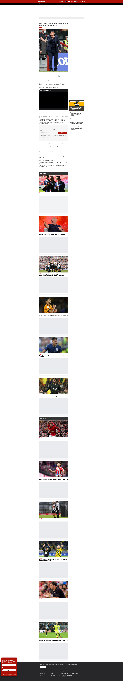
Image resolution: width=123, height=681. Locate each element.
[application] (53, 100)
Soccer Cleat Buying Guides (46, 3)
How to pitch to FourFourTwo (55, 675)
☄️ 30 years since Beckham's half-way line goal (53, 17)
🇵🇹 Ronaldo (65, 17)
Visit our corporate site (75, 664)
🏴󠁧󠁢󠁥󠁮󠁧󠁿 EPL (71, 17)
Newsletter (55, 3)
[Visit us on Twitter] (66, 1)
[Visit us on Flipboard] (71, 1)
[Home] (39, 4)
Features (67, 3)
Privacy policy (64, 671)
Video (63, 3)
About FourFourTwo (65, 673)
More (79, 3)
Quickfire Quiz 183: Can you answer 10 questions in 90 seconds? (76, 108)
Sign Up (9, 670)
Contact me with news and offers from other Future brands (9, 667)
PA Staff (44, 27)
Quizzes (71, 3)
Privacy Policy (12, 673)
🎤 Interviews (77, 17)
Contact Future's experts (54, 671)
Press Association (49, 27)
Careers (52, 673)
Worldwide (41, 675)
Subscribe (75, 1)
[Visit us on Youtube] (68, 1)
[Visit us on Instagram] (69, 1)
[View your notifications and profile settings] (82, 1)
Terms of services (52, 135)
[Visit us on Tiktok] (72, 1)
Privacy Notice (44, 136)
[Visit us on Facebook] (65, 1)
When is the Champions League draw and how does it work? (77, 123)
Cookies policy (74, 671)
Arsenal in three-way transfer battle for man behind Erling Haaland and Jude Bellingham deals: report (76, 128)
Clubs (76, 3)
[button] (84, 1)
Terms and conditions (43, 671)
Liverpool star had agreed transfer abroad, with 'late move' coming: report (77, 119)
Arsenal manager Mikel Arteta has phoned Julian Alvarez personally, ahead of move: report (76, 114)
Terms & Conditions (8, 674)
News (59, 3)
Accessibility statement (43, 673)
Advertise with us (75, 673)
